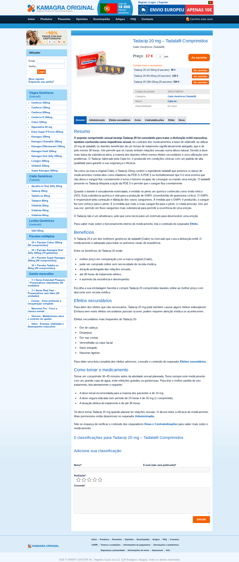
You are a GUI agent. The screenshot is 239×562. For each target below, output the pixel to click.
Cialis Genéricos (40, 178)
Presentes (64, 19)
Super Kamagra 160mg (44, 170)
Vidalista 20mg (40, 205)
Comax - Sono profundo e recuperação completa (44, 302)
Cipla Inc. (172, 101)
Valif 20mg (37, 230)
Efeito (171, 120)
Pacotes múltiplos (42, 236)
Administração (97, 120)
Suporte (163, 2)
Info (168, 550)
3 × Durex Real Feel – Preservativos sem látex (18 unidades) (43, 293)
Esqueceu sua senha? (41, 81)
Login (152, 2)
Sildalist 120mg (40, 165)
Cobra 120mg (39, 122)
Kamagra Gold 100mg (43, 151)
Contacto (147, 19)
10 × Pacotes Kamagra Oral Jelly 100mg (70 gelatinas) (45, 251)
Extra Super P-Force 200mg (47, 131)
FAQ (133, 19)
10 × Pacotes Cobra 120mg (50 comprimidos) (45, 244)
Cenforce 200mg (40, 112)
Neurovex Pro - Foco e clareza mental (42, 310)
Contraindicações (154, 120)
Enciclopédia (101, 19)
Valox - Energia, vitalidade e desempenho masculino (46, 325)
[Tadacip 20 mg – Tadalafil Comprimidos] (100, 64)
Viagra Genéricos (41, 94)
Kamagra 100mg (40, 136)
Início (31, 19)
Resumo (80, 120)
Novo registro (36, 79)
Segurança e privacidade (113, 550)
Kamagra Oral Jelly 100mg (46, 156)
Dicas (182, 120)
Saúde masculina (41, 273)
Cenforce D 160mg (41, 117)
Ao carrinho (199, 57)
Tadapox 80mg (39, 200)
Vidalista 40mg (40, 210)
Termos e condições (110, 545)
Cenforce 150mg (40, 107)
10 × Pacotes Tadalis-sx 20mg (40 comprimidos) (43, 267)
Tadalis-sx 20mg (40, 195)
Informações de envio (138, 550)
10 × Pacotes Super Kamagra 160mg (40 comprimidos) (46, 259)
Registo (142, 2)
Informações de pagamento (136, 545)
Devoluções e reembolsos (166, 545)
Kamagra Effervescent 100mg (48, 146)
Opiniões (82, 19)
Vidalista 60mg (40, 215)
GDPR (95, 545)
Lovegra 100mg (40, 161)
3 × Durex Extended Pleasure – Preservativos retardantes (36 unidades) (46, 283)
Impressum (157, 550)
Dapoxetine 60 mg (41, 127)
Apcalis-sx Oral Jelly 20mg (46, 186)
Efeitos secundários (119, 120)
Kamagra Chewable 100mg (46, 141)
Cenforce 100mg (40, 102)
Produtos (46, 19)
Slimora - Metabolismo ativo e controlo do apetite (46, 317)
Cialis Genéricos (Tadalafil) (182, 96)
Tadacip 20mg (39, 191)
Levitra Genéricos (41, 222)
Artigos (120, 19)
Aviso (138, 120)
